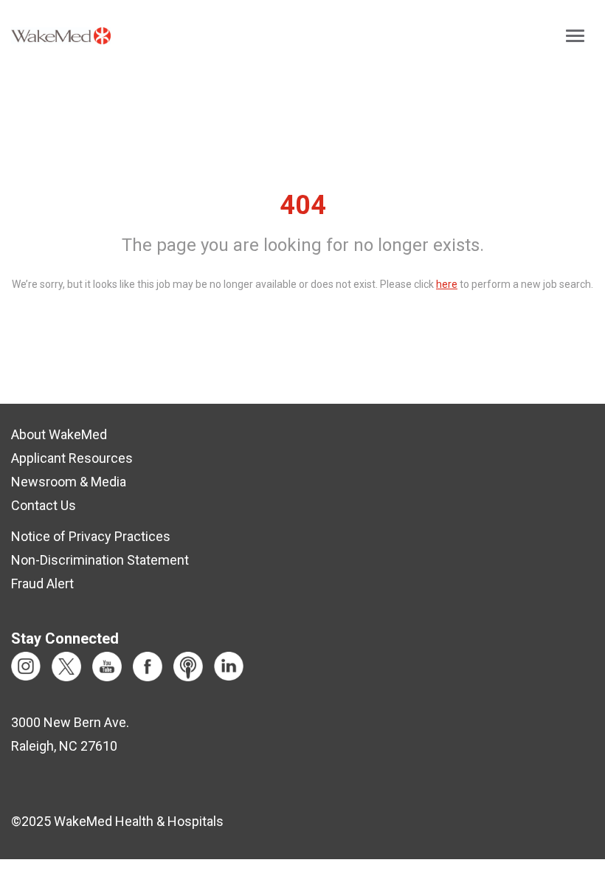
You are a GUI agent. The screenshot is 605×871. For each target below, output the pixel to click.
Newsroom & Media (68, 481)
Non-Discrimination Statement (100, 560)
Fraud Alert (42, 583)
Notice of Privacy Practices (90, 536)
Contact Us (43, 505)
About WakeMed (59, 434)
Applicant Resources (72, 458)
